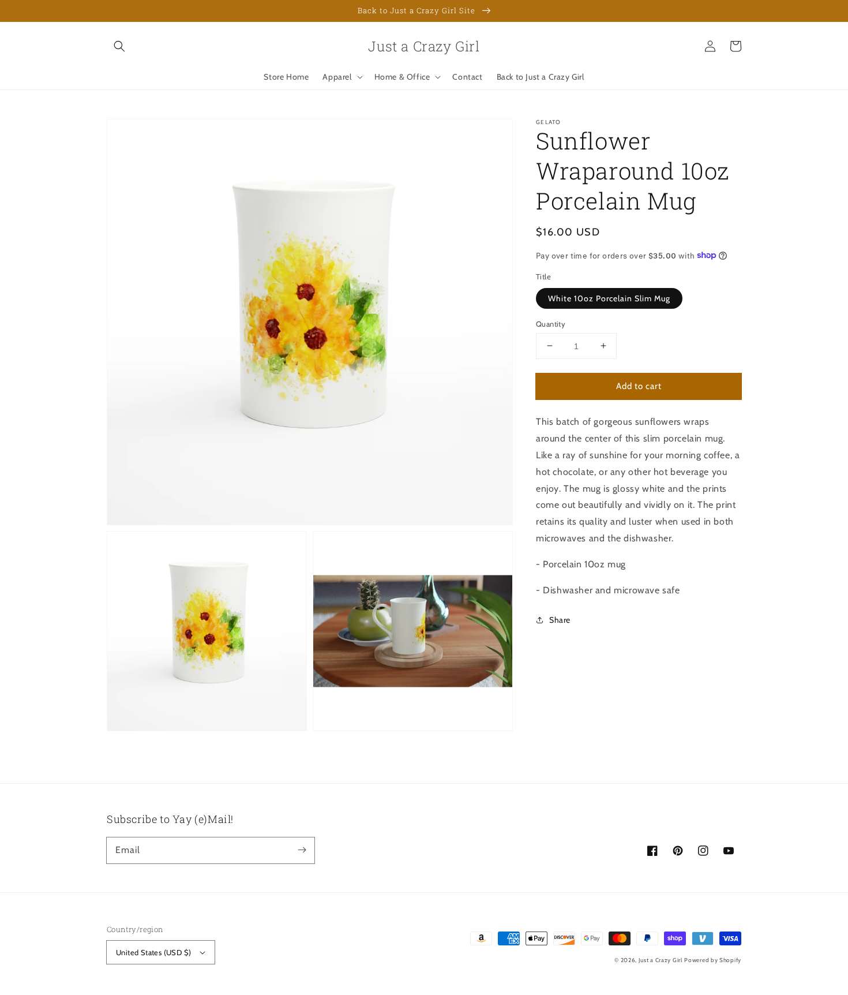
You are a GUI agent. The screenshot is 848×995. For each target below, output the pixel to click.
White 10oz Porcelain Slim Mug (609, 298)
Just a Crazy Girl (660, 960)
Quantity (550, 323)
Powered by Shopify (712, 960)
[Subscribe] (301, 850)
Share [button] (560, 620)
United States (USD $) (153, 952)
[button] (119, 46)
